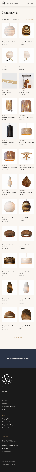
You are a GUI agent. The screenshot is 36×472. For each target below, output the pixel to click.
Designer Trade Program (8, 425)
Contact (5, 436)
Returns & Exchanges (7, 422)
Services (4, 403)
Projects (4, 400)
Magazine (4, 431)
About (4, 409)
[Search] (28, 3)
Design (10, 3)
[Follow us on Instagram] (3, 391)
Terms (13, 464)
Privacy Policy (5, 464)
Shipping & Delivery (7, 419)
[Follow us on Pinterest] (6, 391)
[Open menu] (32, 3)
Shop (16, 3)
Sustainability (5, 428)
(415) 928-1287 (6, 448)
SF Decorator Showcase (8, 406)
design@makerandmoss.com (10, 445)
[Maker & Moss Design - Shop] (3, 3)
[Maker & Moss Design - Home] (18, 379)
